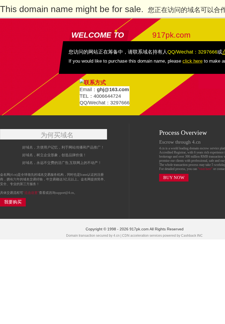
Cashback (188, 236)
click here (192, 61)
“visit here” (205, 169)
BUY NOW (173, 177)
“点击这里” (31, 193)
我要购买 (13, 202)
